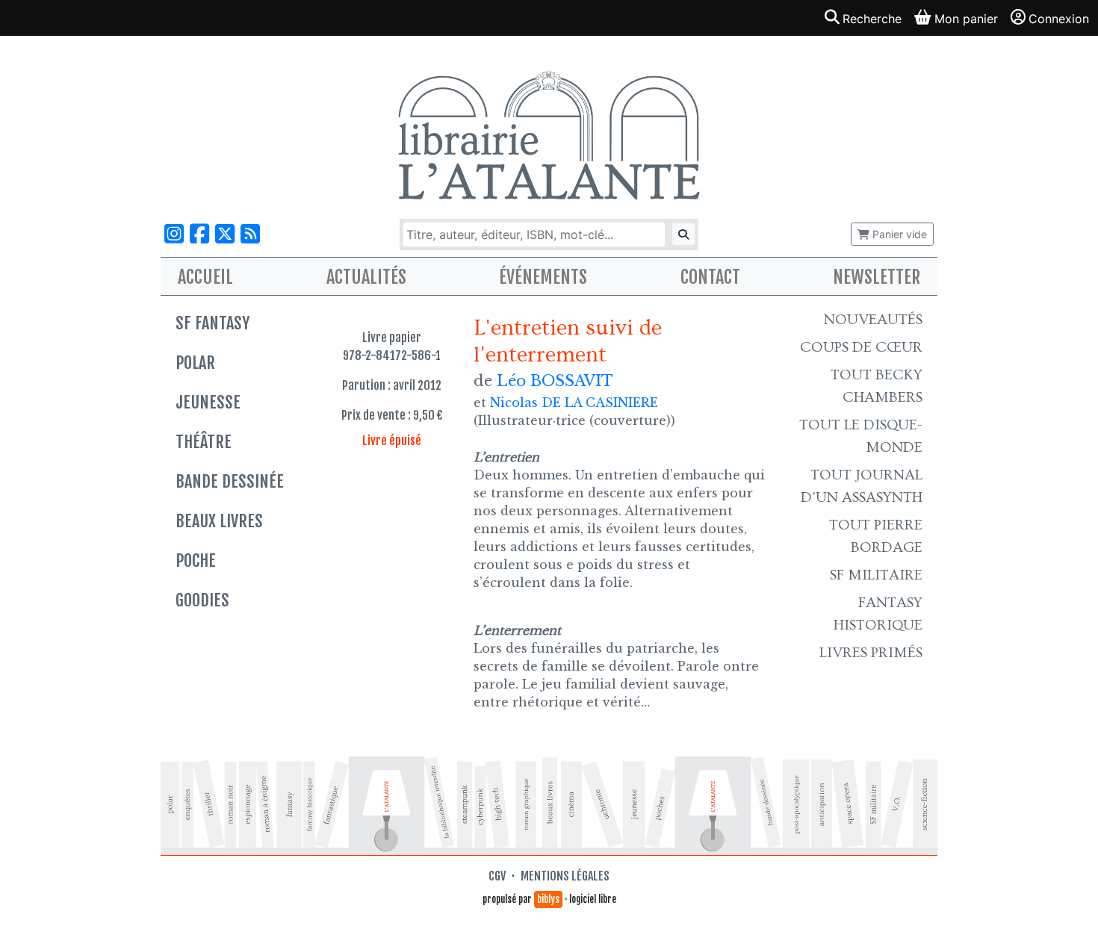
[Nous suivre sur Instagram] (174, 234)
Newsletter (876, 277)
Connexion (1059, 18)
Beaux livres (219, 521)
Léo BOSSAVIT (555, 381)
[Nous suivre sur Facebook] (199, 234)
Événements (543, 277)
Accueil (205, 277)
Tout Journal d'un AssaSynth (861, 486)
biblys (548, 899)
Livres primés (870, 652)
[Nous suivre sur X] (225, 234)
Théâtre (204, 442)
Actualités (366, 277)
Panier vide (898, 234)
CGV (497, 876)
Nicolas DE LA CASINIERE (574, 402)
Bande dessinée (230, 481)
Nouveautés (873, 319)
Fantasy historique (878, 613)
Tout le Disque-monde (860, 436)
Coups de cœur (861, 347)
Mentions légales (565, 876)
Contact (710, 277)
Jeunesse (208, 402)
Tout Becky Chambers (876, 386)
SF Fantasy (212, 323)
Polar (195, 362)
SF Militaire (876, 575)
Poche (196, 560)
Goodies (202, 600)
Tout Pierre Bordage (875, 536)
